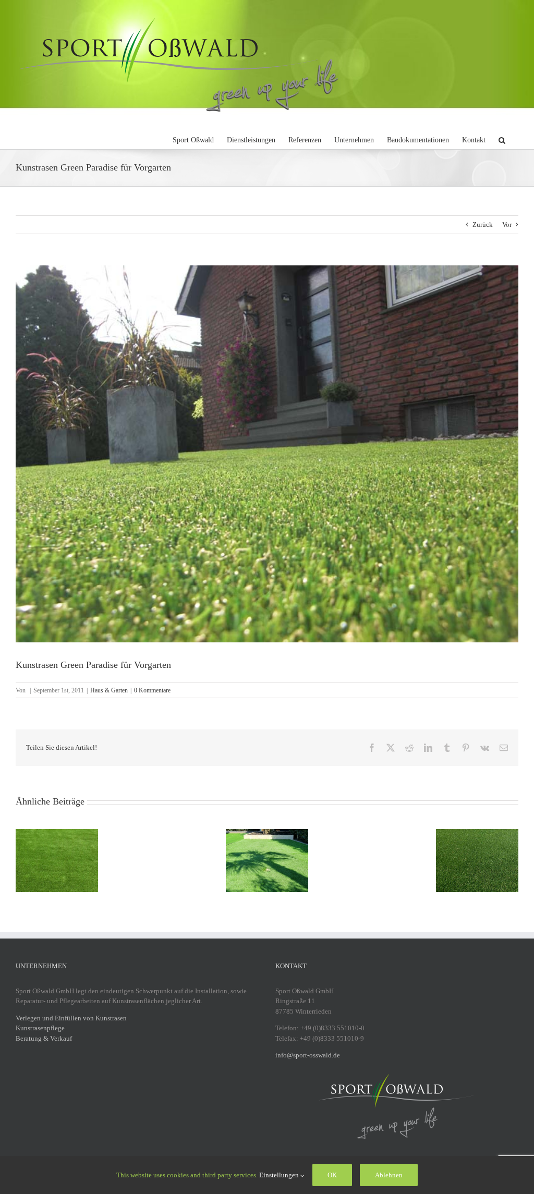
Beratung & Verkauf (44, 1038)
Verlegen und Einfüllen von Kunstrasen (71, 1018)
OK (332, 1175)
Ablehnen (389, 1175)
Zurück (482, 224)
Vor (507, 224)
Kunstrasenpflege (40, 1028)
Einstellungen (279, 1175)
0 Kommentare (152, 690)
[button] (502, 138)
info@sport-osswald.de (307, 1055)
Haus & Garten (109, 690)
